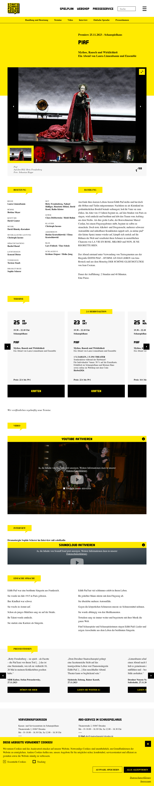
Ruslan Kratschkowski (55, 234)
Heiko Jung (67, 254)
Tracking (41, 761)
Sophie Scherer (14, 271)
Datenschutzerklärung (140, 777)
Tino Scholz (64, 245)
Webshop (83, 8)
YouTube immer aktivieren (78, 488)
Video (70, 20)
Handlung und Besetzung (36, 20)
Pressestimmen (122, 20)
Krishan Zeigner (52, 254)
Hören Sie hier (28, 689)
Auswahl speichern (107, 769)
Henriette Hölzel (61, 206)
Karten (36, 391)
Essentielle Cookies (17, 761)
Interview (83, 20)
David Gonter (14, 220)
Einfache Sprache (101, 20)
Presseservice (103, 8)
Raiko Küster (58, 209)
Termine (58, 20)
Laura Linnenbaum (107, 56)
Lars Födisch (51, 245)
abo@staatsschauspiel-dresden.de (99, 736)
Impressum (145, 781)
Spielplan (67, 8)
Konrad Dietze (14, 254)
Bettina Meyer (14, 212)
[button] (144, 9)
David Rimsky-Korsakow (19, 229)
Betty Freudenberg (54, 203)
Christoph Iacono (15, 237)
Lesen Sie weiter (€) (88, 689)
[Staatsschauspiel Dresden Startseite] (14, 8)
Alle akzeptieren (137, 769)
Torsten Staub (14, 262)
